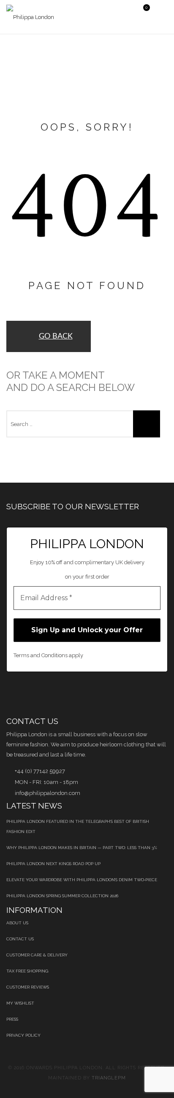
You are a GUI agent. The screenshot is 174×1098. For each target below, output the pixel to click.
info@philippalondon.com (47, 793)
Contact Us (20, 939)
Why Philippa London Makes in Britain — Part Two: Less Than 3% (81, 847)
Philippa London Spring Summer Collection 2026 (62, 895)
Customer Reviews (27, 987)
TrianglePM (109, 1078)
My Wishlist (20, 1003)
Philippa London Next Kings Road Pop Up (53, 863)
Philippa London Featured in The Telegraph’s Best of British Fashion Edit (77, 826)
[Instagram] (138, 694)
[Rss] (116, 694)
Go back (56, 336)
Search (146, 423)
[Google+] (94, 694)
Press (12, 1019)
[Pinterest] (51, 694)
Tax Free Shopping (27, 971)
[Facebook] (8, 694)
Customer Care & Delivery (37, 955)
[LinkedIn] (73, 694)
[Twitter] (30, 694)
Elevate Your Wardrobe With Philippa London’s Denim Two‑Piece (81, 879)
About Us (17, 922)
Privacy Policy (23, 1035)
